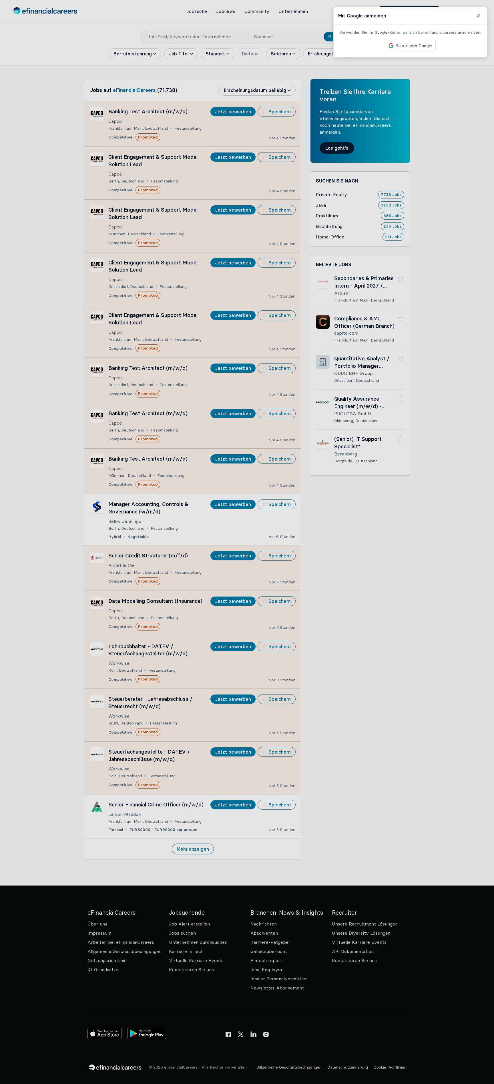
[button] (247, 542)
